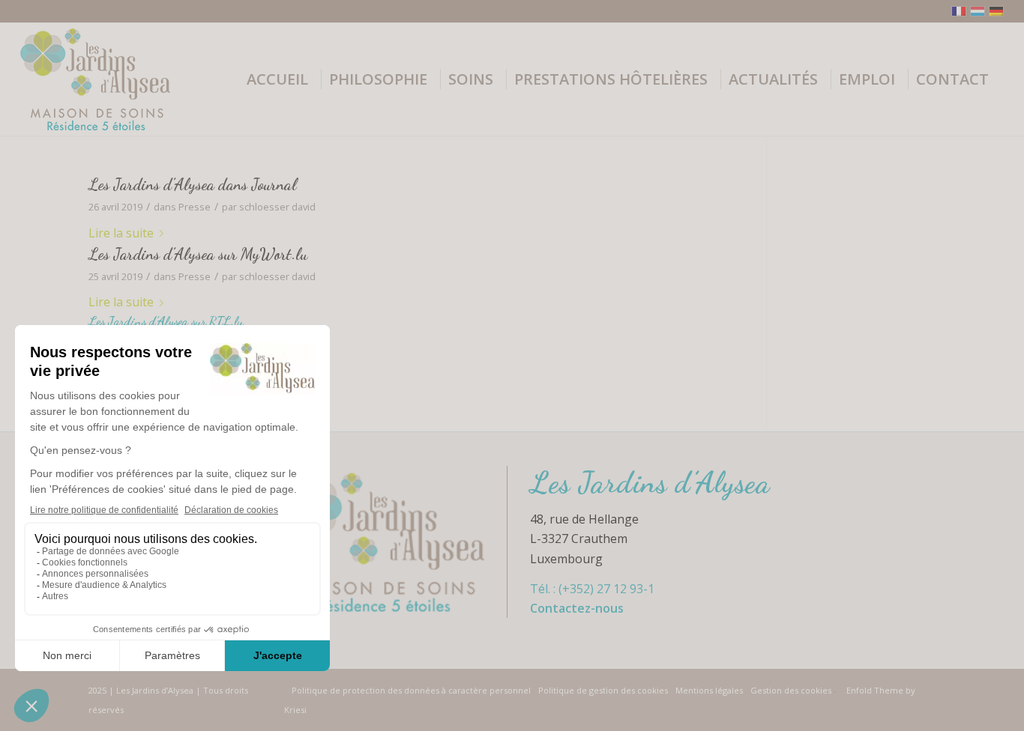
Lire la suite (121, 233)
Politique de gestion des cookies (603, 690)
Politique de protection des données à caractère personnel (411, 690)
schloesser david (277, 206)
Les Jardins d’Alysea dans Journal (192, 184)
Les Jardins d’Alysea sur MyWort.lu (197, 254)
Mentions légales (709, 690)
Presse (194, 206)
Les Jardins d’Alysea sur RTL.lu (166, 321)
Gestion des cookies (792, 690)
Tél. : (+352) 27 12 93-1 (592, 588)
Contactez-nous (577, 608)
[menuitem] (282, 79)
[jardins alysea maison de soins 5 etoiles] (95, 79)
